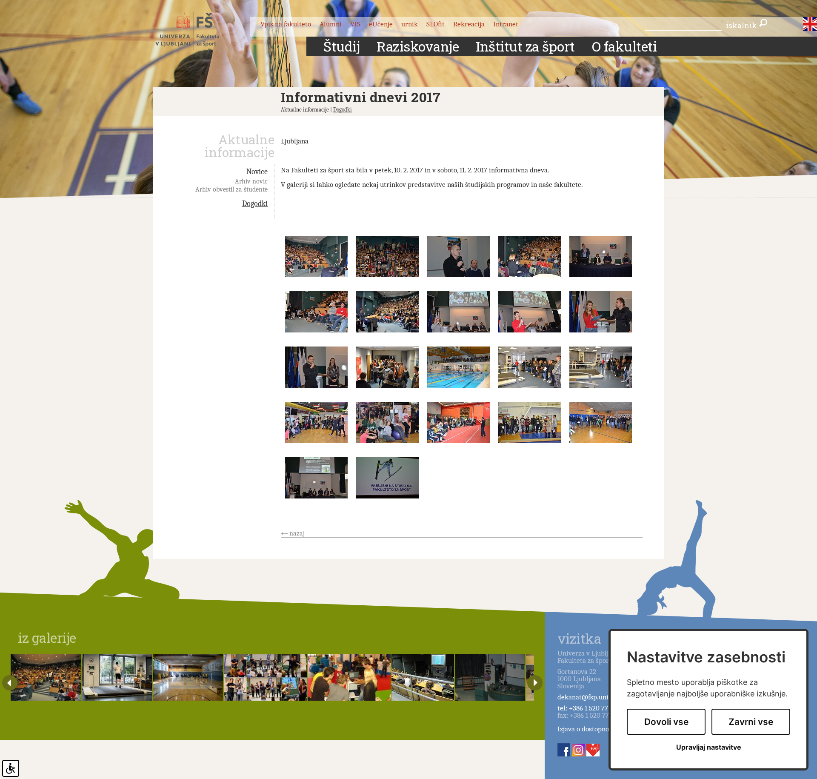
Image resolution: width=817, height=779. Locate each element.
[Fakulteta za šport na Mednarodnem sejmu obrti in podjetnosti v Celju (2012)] (349, 677)
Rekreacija (469, 24)
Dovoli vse (666, 721)
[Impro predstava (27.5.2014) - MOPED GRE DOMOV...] (265, 677)
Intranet (505, 24)
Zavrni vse (750, 721)
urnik (409, 24)
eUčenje (381, 24)
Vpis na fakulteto (285, 24)
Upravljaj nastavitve (708, 747)
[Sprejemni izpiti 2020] (188, 677)
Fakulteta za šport (196, 31)
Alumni (331, 24)
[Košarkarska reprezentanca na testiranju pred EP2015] (117, 677)
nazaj (297, 533)
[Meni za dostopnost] (10, 768)
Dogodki (342, 109)
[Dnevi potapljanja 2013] (422, 677)
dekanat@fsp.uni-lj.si (589, 697)
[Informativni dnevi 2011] (46, 677)
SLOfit (435, 24)
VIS (355, 24)
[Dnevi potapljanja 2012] (490, 677)
